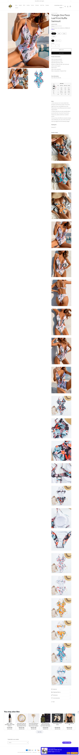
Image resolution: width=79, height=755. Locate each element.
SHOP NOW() (75, 753)
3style (64, 33)
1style (54, 33)
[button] (65, 6)
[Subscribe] (27, 742)
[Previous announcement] (8, 1)
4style (54, 36)
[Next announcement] (71, 1)
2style (59, 33)
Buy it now (61, 53)
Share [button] (54, 701)
